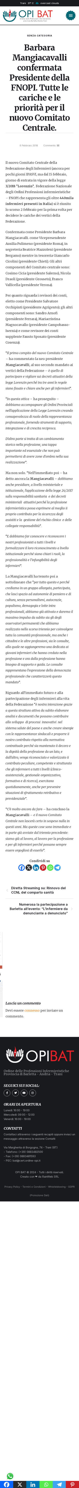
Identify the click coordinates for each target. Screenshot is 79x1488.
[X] (29, 867)
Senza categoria (39, 35)
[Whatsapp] (50, 867)
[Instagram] (32, 1093)
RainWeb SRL (50, 1176)
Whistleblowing (57, 1186)
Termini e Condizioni (34, 1186)
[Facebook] (21, 867)
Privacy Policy (12, 1186)
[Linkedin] (36, 867)
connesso (32, 1011)
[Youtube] (24, 1093)
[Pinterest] (43, 867)
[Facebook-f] (7, 1093)
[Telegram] (57, 867)
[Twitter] (15, 1093)
